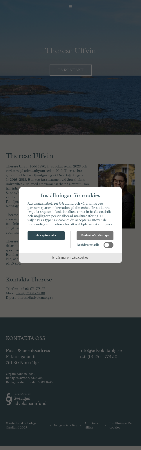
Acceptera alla (46, 235)
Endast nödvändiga (95, 235)
